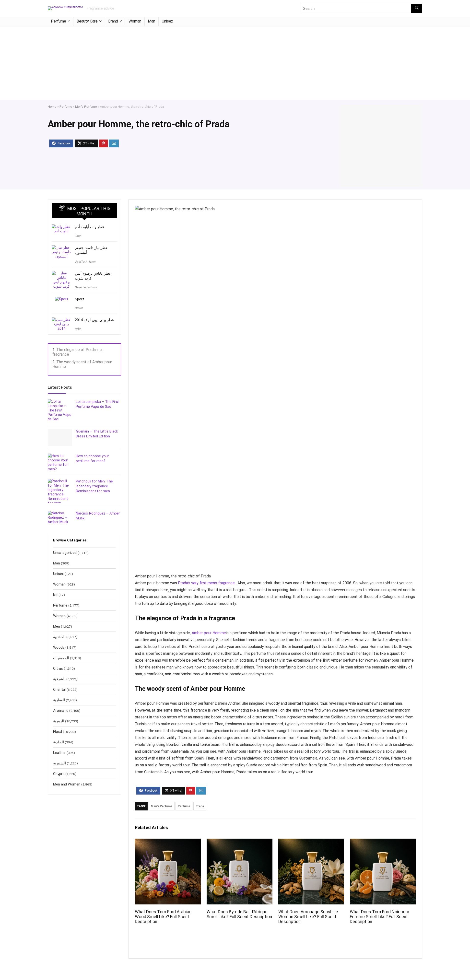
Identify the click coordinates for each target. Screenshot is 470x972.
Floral (57, 731)
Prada (200, 806)
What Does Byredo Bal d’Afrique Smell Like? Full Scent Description (239, 914)
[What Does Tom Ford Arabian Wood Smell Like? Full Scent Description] (168, 842)
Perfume (58, 21)
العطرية (59, 700)
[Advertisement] (235, 63)
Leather (59, 752)
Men (56, 626)
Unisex (167, 21)
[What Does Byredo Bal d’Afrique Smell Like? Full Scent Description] (239, 842)
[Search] (416, 8)
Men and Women (66, 784)
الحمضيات (61, 658)
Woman (135, 21)
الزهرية (58, 721)
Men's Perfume (86, 106)
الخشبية (59, 637)
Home (52, 106)
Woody (58, 647)
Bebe (78, 329)
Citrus (58, 668)
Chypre (58, 774)
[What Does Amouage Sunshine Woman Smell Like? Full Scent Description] (311, 842)
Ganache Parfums (86, 287)
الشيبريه (59, 763)
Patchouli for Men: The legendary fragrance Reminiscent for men (94, 486)
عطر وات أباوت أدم (89, 227)
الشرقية (59, 679)
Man (151, 21)
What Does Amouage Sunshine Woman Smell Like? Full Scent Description (308, 916)
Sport (79, 299)
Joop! (78, 236)
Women (59, 616)
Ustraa (79, 308)
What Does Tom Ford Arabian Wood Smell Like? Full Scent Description (163, 916)
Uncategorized (65, 552)
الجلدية (58, 742)
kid (55, 595)
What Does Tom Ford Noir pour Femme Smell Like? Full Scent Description (379, 916)
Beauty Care (87, 21)
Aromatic (60, 710)
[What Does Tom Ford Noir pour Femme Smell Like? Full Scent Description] (383, 842)
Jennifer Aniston (85, 261)
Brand (113, 21)
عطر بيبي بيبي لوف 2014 (94, 320)
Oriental (59, 689)
